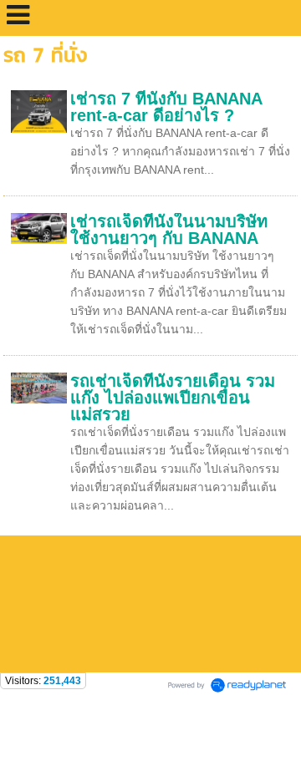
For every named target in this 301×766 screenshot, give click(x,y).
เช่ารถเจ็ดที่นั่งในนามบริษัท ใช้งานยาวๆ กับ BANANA (169, 229)
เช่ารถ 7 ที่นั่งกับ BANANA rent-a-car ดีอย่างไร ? (166, 106)
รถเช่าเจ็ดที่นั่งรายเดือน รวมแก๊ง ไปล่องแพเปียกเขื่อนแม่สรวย (172, 398)
